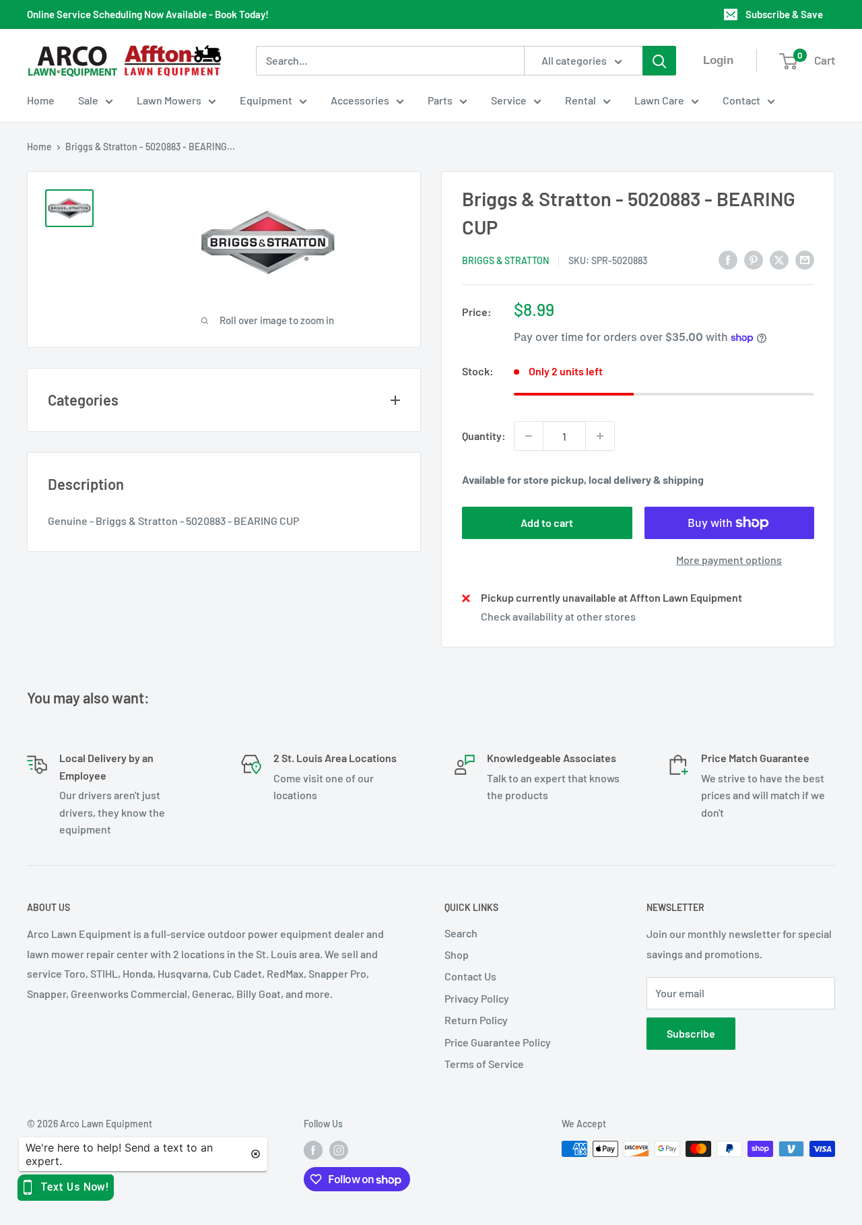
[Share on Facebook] (728, 259)
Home (41, 100)
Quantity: (484, 435)
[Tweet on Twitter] (779, 259)
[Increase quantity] (600, 436)
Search (460, 932)
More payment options (729, 559)
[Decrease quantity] (529, 436)
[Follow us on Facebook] (313, 1150)
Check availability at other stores (558, 616)
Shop (456, 954)
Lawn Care (659, 100)
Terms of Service (484, 1063)
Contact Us (470, 976)
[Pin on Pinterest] (753, 259)
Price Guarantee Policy (497, 1042)
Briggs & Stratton (505, 260)
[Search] (659, 60)
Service (509, 100)
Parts (440, 100)
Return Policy (476, 1019)
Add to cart (547, 522)
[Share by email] (804, 259)
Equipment (266, 100)
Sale (88, 100)
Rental (580, 100)
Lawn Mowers (169, 100)
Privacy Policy (476, 998)
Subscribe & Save (784, 14)
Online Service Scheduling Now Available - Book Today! (148, 14)
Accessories (360, 100)
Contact (741, 100)
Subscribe (691, 1033)
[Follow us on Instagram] (338, 1150)
